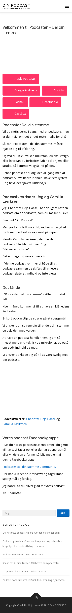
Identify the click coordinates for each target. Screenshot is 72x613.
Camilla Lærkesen (15, 424)
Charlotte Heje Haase (41, 419)
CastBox (20, 114)
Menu (66, 6)
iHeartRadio (50, 102)
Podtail (19, 102)
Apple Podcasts (25, 79)
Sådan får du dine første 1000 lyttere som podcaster (31, 563)
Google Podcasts (26, 90)
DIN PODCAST (16, 5)
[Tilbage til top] (36, 597)
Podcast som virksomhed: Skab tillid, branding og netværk (34, 580)
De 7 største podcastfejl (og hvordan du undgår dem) (31, 532)
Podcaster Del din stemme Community (29, 467)
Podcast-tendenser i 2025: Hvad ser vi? (23, 554)
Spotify (59, 90)
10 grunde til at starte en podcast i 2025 (24, 571)
